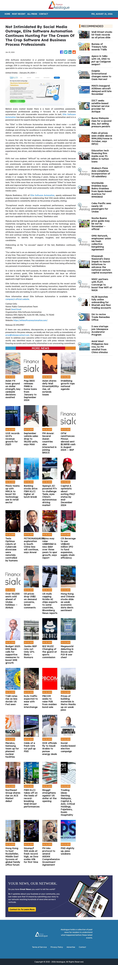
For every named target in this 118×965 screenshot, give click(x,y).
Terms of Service (39, 947)
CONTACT (43, 14)
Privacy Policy (56, 947)
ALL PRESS (32, 14)
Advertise (71, 947)
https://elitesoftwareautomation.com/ (30, 320)
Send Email (16, 309)
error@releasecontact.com (17, 335)
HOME (7, 14)
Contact (82, 947)
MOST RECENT (18, 14)
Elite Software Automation (42, 195)
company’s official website (17, 299)
